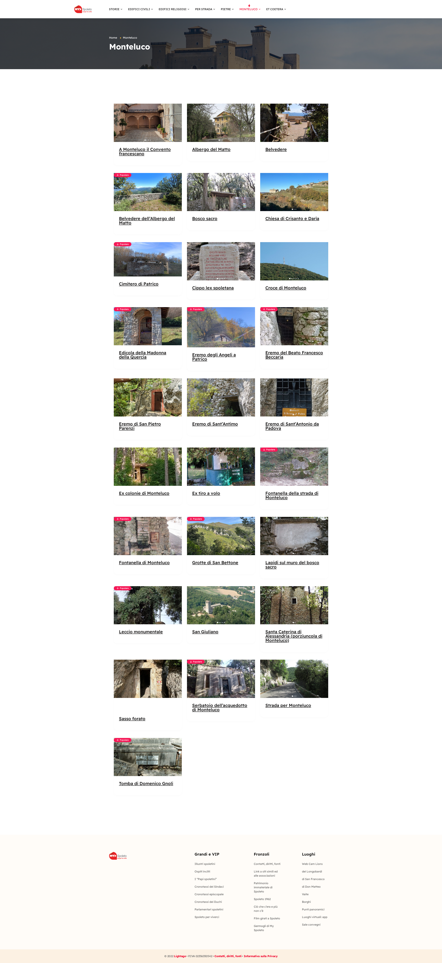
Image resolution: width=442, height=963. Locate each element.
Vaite (305, 894)
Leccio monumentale (141, 631)
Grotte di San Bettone (215, 562)
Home (113, 37)
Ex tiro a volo (206, 493)
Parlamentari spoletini (209, 909)
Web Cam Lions (312, 864)
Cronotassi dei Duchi (208, 902)
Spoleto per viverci (207, 917)
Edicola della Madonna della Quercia (142, 354)
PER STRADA (203, 9)
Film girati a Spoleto (267, 918)
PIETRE (226, 9)
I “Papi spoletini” (206, 879)
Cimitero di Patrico (138, 284)
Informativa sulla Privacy (261, 956)
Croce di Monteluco (285, 288)
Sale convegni (311, 924)
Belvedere (276, 149)
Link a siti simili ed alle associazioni (266, 873)
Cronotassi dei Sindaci (209, 886)
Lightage (180, 956)
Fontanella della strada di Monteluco (291, 495)
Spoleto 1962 (262, 899)
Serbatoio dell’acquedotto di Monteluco (219, 707)
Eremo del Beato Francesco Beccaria (294, 354)
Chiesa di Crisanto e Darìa (292, 218)
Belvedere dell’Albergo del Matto (147, 220)
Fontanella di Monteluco (144, 562)
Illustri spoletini (205, 864)
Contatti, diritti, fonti (267, 864)
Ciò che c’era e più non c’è (266, 908)
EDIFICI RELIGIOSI (172, 9)
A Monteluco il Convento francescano (145, 151)
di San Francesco (313, 879)
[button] (118, 122)
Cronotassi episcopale (209, 894)
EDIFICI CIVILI (139, 9)
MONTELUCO (248, 9)
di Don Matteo (311, 886)
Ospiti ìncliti (202, 871)
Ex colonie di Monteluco (144, 493)
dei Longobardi (312, 871)
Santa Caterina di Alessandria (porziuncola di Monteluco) (293, 635)
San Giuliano (205, 631)
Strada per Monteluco (288, 705)
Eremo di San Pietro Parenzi (140, 426)
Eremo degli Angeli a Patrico (214, 357)
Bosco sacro (204, 218)
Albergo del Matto (211, 149)
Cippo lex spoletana (213, 288)
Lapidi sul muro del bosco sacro (292, 564)
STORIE (114, 9)
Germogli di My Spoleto (264, 928)
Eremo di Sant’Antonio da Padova (292, 426)
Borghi (306, 902)
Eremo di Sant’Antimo (215, 424)
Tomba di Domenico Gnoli (146, 783)
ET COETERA (274, 9)
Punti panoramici (313, 909)
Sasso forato (132, 718)
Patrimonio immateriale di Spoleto (263, 887)
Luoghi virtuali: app (314, 917)
